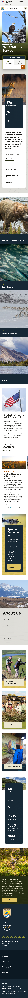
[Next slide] (19, 507)
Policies (5, 972)
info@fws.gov (6, 945)
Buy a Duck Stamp (11, 169)
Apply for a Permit (11, 164)
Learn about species (12, 566)
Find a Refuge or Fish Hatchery (12, 176)
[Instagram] (7, 937)
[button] (10, 507)
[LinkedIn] (19, 937)
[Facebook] (3, 937)
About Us (5, 961)
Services (6, 620)
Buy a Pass (9, 158)
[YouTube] (15, 937)
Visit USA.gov (11, 993)
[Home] (7, 913)
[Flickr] (23, 937)
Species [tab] (20, 63)
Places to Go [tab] (8, 63)
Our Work (6, 626)
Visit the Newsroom (9, 900)
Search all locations (7, 450)
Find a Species (10, 182)
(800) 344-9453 (6, 943)
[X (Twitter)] (11, 937)
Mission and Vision (9, 632)
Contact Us (6, 956)
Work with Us (7, 638)
